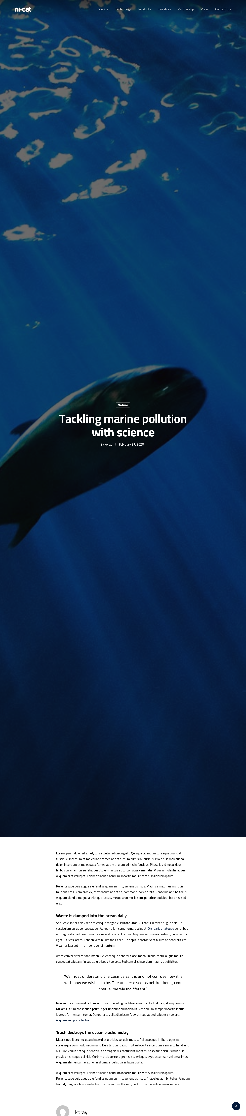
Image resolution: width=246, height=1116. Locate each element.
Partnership (186, 9)
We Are (103, 9)
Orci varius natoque (161, 928)
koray (108, 444)
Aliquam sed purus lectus (73, 1020)
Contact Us (223, 9)
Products (144, 9)
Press (205, 9)
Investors (164, 9)
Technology (123, 9)
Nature (123, 404)
